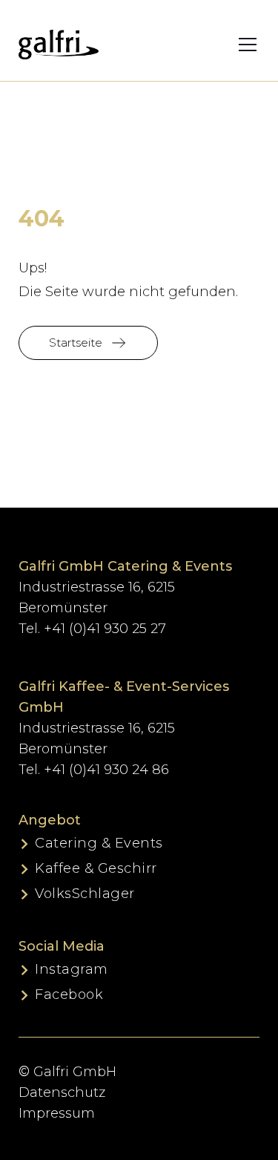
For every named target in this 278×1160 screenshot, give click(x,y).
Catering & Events (99, 843)
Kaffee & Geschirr (96, 868)
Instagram (71, 969)
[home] (59, 44)
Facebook (69, 994)
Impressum (57, 1113)
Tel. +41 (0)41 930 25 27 (92, 628)
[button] (237, 44)
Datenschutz (62, 1092)
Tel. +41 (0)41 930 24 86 (94, 769)
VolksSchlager (85, 893)
